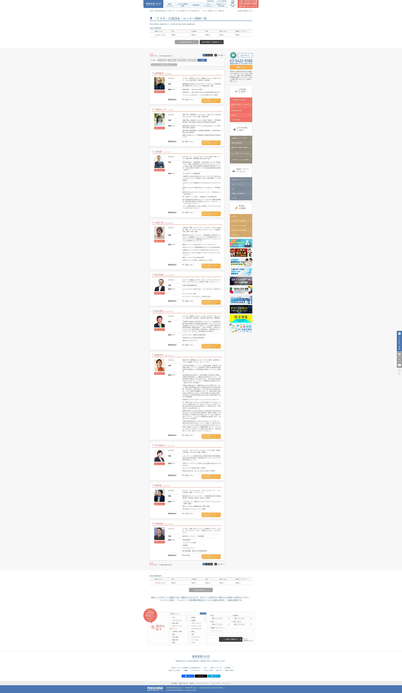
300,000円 (187, 555)
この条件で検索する (231, 639)
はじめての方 (195, 670)
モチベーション (177, 626)
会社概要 (174, 683)
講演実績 (227, 668)
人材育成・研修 (177, 631)
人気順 (202, 60)
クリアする (203, 613)
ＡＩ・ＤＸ (194, 640)
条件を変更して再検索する (211, 42)
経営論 (193, 617)
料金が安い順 (192, 60)
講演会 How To (183, 683)
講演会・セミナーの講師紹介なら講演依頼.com (185, 668)
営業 (192, 631)
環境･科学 (175, 640)
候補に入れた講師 (174, 670)
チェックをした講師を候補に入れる (163, 64)
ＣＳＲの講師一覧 (194, 11)
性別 (212, 621)
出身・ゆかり (237, 621)
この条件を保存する (185, 42)
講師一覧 (171, 11)
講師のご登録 (229, 670)
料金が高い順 (182, 60)
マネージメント (196, 623)
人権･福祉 (175, 637)
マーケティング (196, 628)
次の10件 (220, 55)
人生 (173, 617)
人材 (192, 634)
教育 (173, 634)
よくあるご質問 (220, 1)
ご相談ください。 (189, 99)
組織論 (193, 620)
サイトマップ (226, 683)
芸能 (173, 642)
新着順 (172, 60)
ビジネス (175, 628)
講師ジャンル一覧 (215, 668)
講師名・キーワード (217, 628)
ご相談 (185, 670)
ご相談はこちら (240, 67)
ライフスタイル (177, 620)
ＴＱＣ (193, 642)
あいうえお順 (162, 60)
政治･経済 (175, 623)
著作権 (192, 683)
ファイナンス (195, 637)
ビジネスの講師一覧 (181, 11)
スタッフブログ (216, 683)
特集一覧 (219, 670)
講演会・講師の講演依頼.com (158, 11)
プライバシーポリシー (202, 683)
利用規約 (209, 1)
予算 (212, 615)
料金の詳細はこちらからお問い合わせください (210, 101)
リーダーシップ (196, 626)
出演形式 (235, 615)
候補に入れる (158, 92)
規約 (205, 668)
